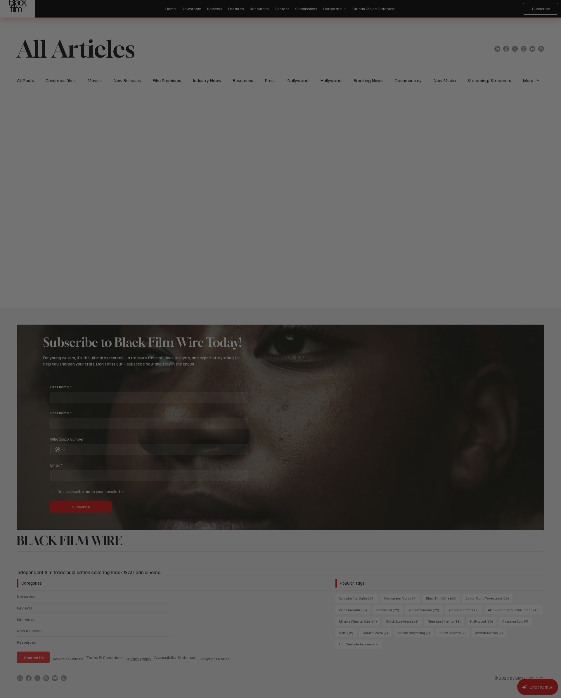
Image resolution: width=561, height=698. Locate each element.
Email (198, 393)
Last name (202, 341)
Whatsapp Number (209, 367)
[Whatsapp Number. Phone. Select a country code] (201, 377)
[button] (376, 250)
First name (202, 314)
